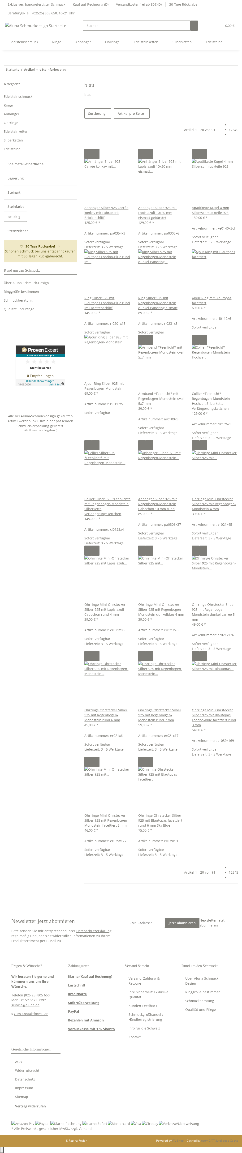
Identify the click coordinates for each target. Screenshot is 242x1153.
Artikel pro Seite (131, 113)
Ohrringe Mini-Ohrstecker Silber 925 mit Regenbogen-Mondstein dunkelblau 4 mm (161, 609)
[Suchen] (194, 26)
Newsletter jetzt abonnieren (212, 922)
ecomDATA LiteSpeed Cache (219, 1141)
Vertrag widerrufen (30, 1106)
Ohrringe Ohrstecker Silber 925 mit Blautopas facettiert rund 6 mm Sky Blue (160, 820)
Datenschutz (25, 1079)
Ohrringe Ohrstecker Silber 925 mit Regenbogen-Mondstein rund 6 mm (105, 715)
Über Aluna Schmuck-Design (26, 283)
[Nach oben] (2, 1150)
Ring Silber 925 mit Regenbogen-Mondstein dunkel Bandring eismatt (157, 303)
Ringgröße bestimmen (21, 291)
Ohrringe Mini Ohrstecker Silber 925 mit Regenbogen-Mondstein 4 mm (214, 504)
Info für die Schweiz (144, 1028)
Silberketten (13, 140)
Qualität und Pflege (19, 309)
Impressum (24, 1088)
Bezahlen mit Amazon (86, 1020)
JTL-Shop (178, 1141)
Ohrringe (11, 122)
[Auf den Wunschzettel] (95, 154)
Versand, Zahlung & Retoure (144, 981)
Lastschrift (76, 985)
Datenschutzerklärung (94, 931)
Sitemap (21, 1096)
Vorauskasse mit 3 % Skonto (91, 1029)
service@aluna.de (25, 1005)
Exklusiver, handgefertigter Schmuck (36, 4)
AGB (18, 1061)
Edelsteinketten (16, 131)
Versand (85, 1128)
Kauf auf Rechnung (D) (90, 4)
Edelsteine (12, 149)
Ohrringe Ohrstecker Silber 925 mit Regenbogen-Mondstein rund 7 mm (159, 715)
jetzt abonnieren (182, 923)
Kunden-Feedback (143, 1006)
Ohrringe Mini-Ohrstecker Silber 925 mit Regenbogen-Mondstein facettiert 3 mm (106, 820)
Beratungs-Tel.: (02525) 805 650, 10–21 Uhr (41, 13)
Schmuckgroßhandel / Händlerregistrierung (146, 1017)
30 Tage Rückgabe (183, 4)
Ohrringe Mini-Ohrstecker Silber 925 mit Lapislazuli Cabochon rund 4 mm (104, 609)
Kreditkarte (77, 994)
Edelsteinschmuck (18, 96)
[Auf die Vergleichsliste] (88, 154)
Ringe (8, 105)
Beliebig (14, 216)
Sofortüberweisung (83, 1002)
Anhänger (11, 114)
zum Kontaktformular (31, 1014)
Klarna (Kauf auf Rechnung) (90, 976)
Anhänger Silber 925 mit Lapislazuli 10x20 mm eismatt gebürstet (157, 212)
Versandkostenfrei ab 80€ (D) (139, 4)
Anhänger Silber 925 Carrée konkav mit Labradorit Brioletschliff (106, 212)
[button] (209, 25)
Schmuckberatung (18, 300)
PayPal (73, 1011)
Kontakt (135, 1037)
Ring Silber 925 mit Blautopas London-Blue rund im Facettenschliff (107, 303)
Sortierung (96, 113)
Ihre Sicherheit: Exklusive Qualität (148, 994)
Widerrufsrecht (27, 1070)
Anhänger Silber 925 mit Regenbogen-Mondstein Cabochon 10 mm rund (157, 504)
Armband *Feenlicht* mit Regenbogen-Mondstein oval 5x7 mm (161, 398)
